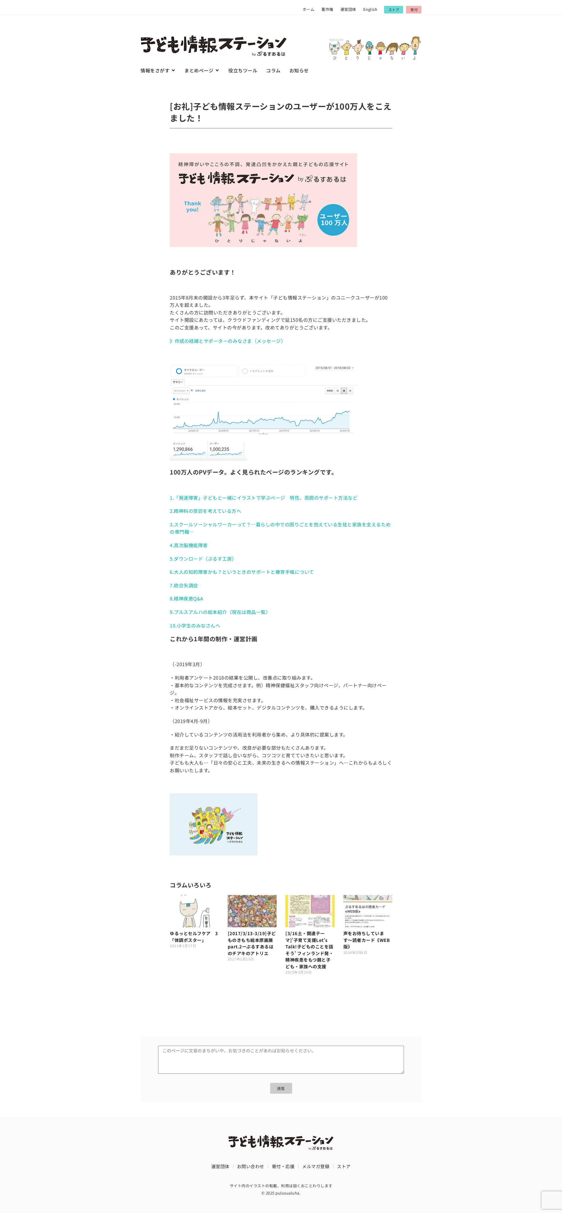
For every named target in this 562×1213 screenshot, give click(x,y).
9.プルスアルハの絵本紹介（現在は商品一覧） (220, 611)
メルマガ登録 (315, 1166)
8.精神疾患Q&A (186, 598)
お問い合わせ (250, 1166)
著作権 (327, 9)
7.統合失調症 (184, 585)
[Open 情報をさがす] (173, 70)
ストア (344, 1166)
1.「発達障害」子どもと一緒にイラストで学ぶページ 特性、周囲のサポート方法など (263, 497)
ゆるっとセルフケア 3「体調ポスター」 (194, 936)
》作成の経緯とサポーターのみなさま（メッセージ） (228, 340)
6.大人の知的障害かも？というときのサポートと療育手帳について (242, 571)
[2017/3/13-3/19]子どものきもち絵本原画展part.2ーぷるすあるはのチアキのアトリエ (252, 943)
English (370, 9)
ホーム (309, 9)
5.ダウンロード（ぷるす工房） (203, 558)
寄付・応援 (283, 1166)
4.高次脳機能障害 (189, 545)
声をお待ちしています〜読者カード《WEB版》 (366, 940)
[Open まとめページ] (217, 70)
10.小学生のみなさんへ (195, 625)
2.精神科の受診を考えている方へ (205, 510)
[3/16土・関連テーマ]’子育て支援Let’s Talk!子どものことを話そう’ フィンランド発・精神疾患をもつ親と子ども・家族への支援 (309, 949)
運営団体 (348, 9)
